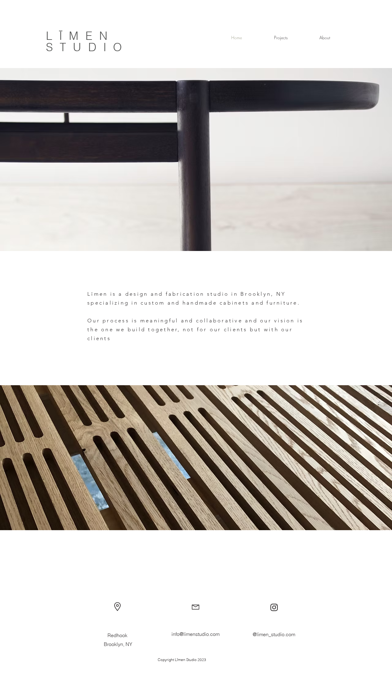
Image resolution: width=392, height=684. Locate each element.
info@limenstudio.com (196, 634)
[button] (280, 37)
